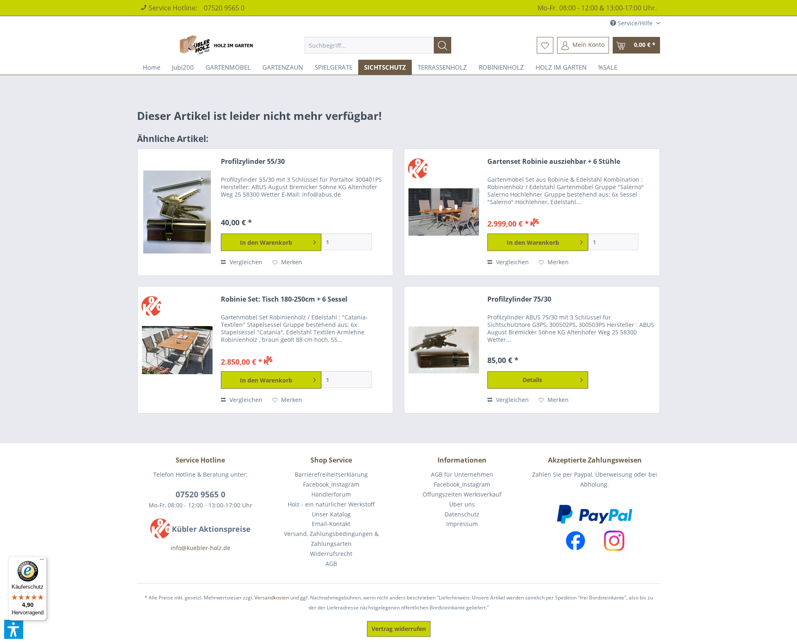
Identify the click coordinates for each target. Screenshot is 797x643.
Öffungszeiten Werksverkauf (462, 494)
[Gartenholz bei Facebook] (575, 541)
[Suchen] (442, 45)
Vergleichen (245, 262)
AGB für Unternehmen (462, 474)
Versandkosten (271, 597)
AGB (331, 563)
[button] (13, 629)
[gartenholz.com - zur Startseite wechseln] (217, 45)
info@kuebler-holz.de (200, 548)
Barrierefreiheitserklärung (331, 474)
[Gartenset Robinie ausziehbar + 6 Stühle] (443, 212)
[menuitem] (378, 45)
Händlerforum (331, 494)
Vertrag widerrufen (399, 629)
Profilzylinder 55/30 (253, 161)
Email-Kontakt (331, 524)
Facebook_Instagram (331, 484)
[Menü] (42, 561)
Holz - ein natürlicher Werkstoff (331, 504)
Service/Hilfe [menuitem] (635, 23)
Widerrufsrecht (331, 554)
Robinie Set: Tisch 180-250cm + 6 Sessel (284, 299)
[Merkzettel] (545, 45)
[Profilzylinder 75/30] (443, 350)
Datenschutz (462, 514)
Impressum (462, 524)
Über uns (462, 504)
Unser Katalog (331, 514)
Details (532, 380)
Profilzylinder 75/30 (519, 299)
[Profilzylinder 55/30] (177, 212)
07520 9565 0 (224, 7)
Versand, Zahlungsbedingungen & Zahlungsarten (331, 539)
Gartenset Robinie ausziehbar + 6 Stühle (553, 161)
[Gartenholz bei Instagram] (614, 541)
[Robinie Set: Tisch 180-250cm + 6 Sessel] (177, 350)
